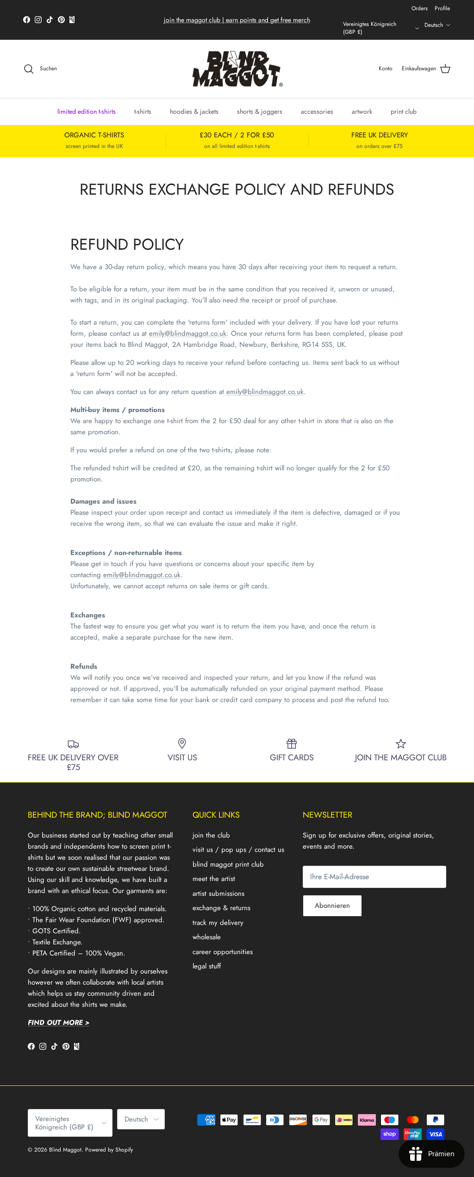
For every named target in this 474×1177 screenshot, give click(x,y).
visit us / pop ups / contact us (238, 849)
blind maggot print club (228, 864)
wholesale (207, 937)
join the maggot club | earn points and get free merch (237, 20)
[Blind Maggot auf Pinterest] (61, 19)
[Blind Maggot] (237, 69)
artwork (362, 111)
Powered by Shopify (109, 1150)
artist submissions (218, 893)
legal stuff (207, 966)
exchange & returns (221, 908)
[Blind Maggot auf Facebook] (26, 19)
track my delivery (218, 923)
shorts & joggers (259, 111)
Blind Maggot (65, 1150)
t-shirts (142, 111)
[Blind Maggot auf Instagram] (38, 19)
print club (404, 111)
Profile (442, 8)
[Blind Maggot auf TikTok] (49, 19)
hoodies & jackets (194, 111)
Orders (420, 8)
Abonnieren (332, 905)
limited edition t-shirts (86, 111)
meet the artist (214, 879)
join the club (211, 835)
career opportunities (223, 952)
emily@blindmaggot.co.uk (187, 333)
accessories (317, 111)
